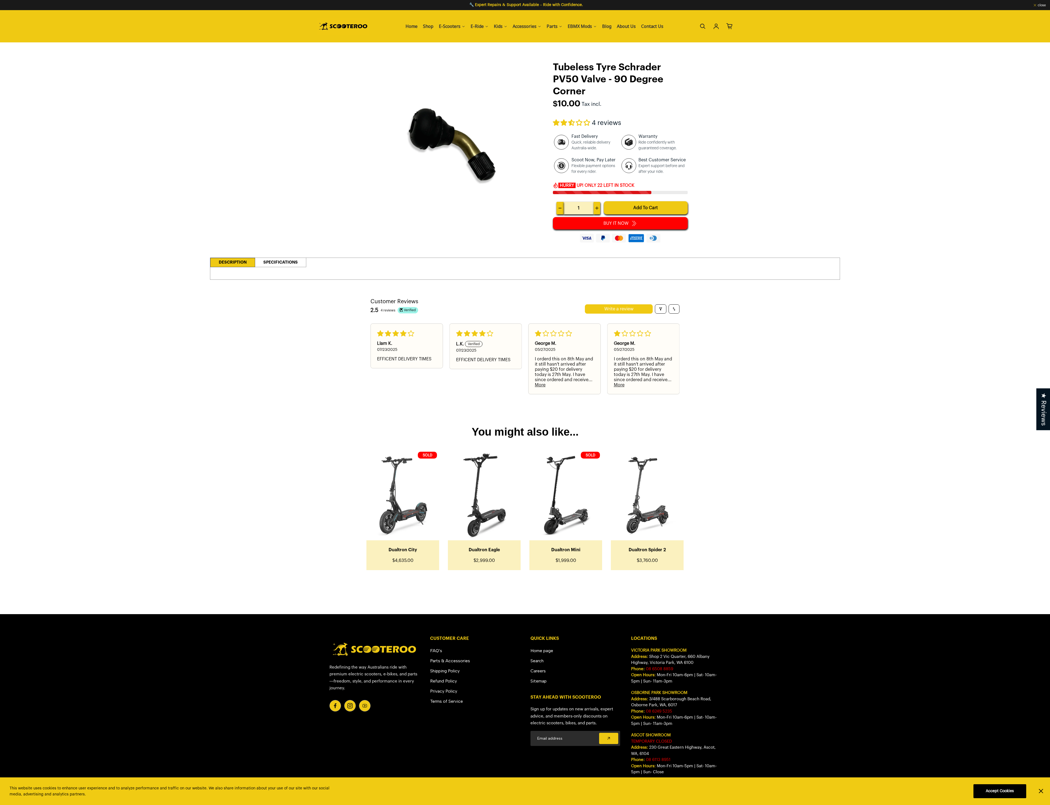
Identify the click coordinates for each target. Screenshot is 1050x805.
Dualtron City (403, 550)
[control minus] (560, 208)
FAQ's (436, 650)
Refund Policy (443, 681)
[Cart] (729, 26)
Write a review (619, 309)
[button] (572, 123)
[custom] (335, 705)
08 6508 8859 (659, 669)
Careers (538, 670)
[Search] (702, 26)
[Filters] (660, 309)
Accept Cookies (1000, 791)
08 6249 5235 (659, 711)
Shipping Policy (445, 670)
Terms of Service (446, 701)
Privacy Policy (443, 691)
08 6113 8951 (658, 760)
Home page (541, 650)
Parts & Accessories (450, 660)
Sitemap (538, 681)
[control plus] (597, 208)
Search (537, 660)
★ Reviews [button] (1043, 409)
